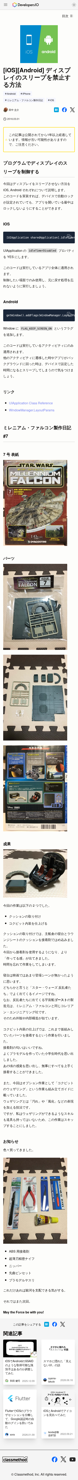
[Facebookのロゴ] (54, 1459)
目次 (65, 15)
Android (11, 93)
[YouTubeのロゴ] (72, 1459)
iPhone (26, 93)
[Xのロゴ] (63, 1459)
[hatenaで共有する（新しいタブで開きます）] (56, 109)
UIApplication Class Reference (31, 403)
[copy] (69, 236)
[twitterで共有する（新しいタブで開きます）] (72, 109)
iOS (52, 100)
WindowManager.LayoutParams (31, 410)
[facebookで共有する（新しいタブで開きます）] (64, 109)
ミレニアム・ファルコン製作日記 (25, 100)
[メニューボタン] (6, 5)
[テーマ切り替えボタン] (74, 4)
